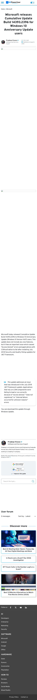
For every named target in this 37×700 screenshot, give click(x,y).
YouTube (21, 607)
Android (4, 642)
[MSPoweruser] (13, 2)
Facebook (10, 607)
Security (4, 629)
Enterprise (4, 622)
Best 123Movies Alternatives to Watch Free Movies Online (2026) (18, 593)
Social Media (5, 687)
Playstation (5, 670)
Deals (3, 659)
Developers (5, 618)
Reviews (4, 679)
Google (3, 646)
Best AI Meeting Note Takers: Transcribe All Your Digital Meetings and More (18, 550)
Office (3, 650)
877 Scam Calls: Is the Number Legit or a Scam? (18, 568)
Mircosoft (4, 638)
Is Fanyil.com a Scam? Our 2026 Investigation (18, 559)
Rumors (4, 663)
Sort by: (21, 516)
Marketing (4, 626)
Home (3, 9)
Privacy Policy (13, 697)
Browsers (4, 683)
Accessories (5, 666)
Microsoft (9, 9)
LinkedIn (26, 607)
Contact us (24, 697)
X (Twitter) (16, 607)
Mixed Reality (5, 690)
